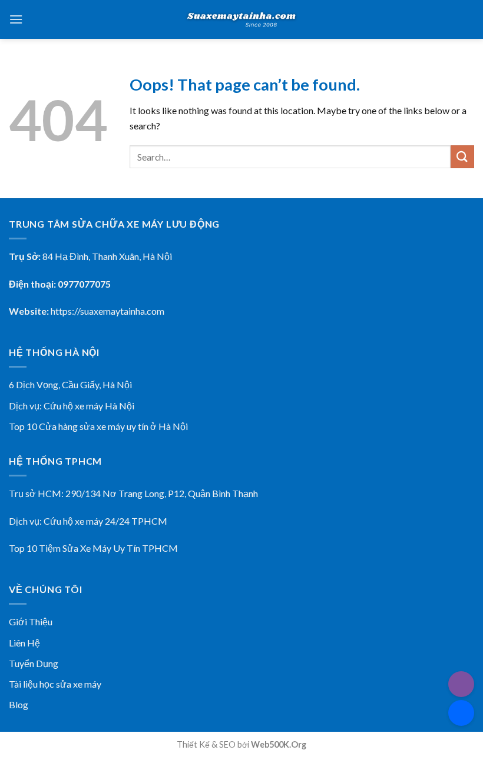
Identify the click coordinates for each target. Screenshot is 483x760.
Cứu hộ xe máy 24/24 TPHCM (105, 520)
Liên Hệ (24, 642)
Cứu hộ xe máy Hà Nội (89, 405)
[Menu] (16, 19)
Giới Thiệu (30, 621)
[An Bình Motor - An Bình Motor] (241, 19)
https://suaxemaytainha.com (107, 310)
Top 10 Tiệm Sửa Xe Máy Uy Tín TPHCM (93, 548)
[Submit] (462, 156)
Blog (18, 704)
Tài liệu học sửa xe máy (55, 683)
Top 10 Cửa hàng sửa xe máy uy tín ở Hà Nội (98, 426)
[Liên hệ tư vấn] (461, 713)
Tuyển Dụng (33, 663)
